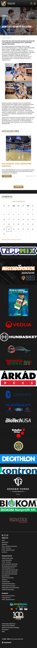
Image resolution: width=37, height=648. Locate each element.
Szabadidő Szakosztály (8, 583)
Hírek (17, 19)
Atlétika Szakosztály (7, 558)
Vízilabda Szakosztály (8, 589)
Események (5, 542)
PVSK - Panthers (10, 19)
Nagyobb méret (6, 239)
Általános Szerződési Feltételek (10, 627)
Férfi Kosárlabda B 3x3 (8, 568)
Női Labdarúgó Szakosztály (9, 574)
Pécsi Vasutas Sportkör (8, 596)
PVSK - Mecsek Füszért (8, 550)
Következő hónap (16, 239)
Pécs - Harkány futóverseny (9, 546)
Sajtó (3, 631)
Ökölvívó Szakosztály (8, 578)
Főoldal (3, 19)
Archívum (4, 552)
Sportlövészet (5, 576)
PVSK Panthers (6, 597)
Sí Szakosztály (6, 581)
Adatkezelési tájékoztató (8, 624)
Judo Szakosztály (7, 560)
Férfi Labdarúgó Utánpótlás (9, 572)
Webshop (4, 544)
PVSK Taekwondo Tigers (8, 585)
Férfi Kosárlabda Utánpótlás (10, 564)
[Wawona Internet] (18, 642)
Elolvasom (6, 176)
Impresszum (5, 629)
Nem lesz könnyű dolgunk (26, 19)
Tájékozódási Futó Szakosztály (10, 587)
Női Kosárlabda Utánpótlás (9, 566)
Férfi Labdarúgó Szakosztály (10, 570)
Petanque (4, 580)
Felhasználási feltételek (8, 625)
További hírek (18, 187)
